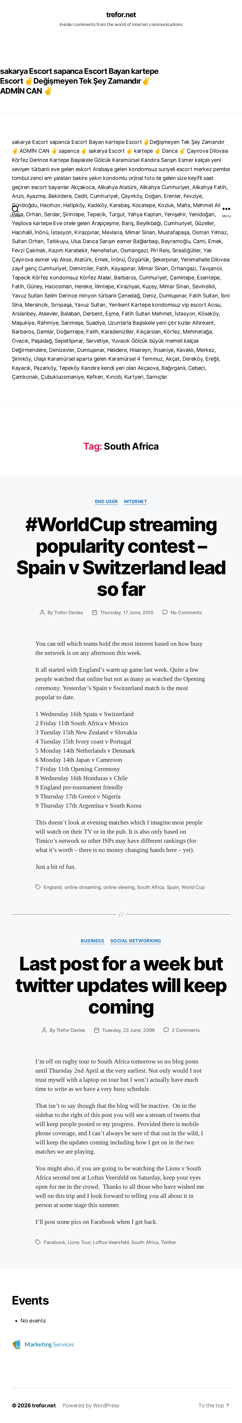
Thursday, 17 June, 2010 (126, 612)
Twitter (168, 1242)
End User (106, 501)
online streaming (82, 887)
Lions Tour (79, 1242)
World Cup (193, 887)
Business (92, 941)
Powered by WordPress (91, 1405)
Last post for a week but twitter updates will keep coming (121, 985)
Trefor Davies (68, 612)
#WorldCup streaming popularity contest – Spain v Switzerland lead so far (120, 556)
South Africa (150, 887)
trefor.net (121, 14)
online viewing (119, 887)
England (53, 887)
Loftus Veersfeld (111, 1242)
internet (135, 501)
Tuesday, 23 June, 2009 (128, 1030)
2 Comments (186, 1030)
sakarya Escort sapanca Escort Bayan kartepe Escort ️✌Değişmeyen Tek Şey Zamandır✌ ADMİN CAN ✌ (79, 81)
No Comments (186, 612)
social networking (135, 941)
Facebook (54, 1242)
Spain (173, 887)
